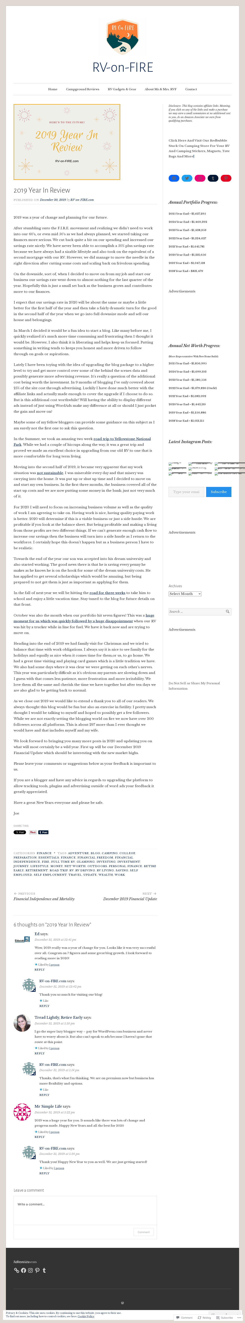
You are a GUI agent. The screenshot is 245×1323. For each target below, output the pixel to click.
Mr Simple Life (48, 1106)
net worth (75, 866)
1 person (54, 964)
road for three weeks (107, 593)
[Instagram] (200, 178)
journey (21, 866)
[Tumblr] (213, 178)
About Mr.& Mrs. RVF (161, 89)
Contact (191, 89)
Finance (44, 853)
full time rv (63, 861)
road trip (59, 870)
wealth (106, 874)
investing (106, 861)
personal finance (125, 866)
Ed (37, 934)
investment (129, 861)
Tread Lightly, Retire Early (59, 1017)
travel (75, 874)
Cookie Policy (86, 1316)
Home (52, 89)
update (90, 874)
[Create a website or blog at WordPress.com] (122, 1303)
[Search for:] (200, 612)
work (120, 874)
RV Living (105, 870)
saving (122, 870)
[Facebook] (174, 178)
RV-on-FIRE (122, 67)
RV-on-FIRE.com (82, 200)
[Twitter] (187, 178)
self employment (50, 874)
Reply (40, 969)
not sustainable (50, 473)
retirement (37, 870)
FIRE (45, 861)
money (57, 866)
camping (110, 853)
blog (95, 853)
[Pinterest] (226, 178)
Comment (144, 1232)
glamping (86, 861)
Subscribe (219, 492)
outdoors (97, 866)
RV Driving (85, 870)
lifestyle (39, 866)
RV (71, 870)
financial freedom (95, 857)
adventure (78, 853)
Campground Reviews (82, 89)
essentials (48, 857)
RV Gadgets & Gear (122, 89)
